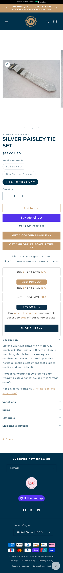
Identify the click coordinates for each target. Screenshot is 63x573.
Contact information (43, 566)
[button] (6, 21)
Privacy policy (46, 560)
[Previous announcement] (6, 8)
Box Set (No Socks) (20, 174)
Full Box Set (16, 167)
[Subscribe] (52, 468)
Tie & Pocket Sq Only (20, 181)
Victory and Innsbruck (29, 556)
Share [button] (9, 439)
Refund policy (28, 560)
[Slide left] (24, 128)
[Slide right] (39, 128)
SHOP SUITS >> (31, 328)
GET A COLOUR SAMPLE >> (31, 235)
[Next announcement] (56, 8)
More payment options (31, 225)
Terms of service (20, 566)
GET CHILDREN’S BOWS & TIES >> (31, 246)
